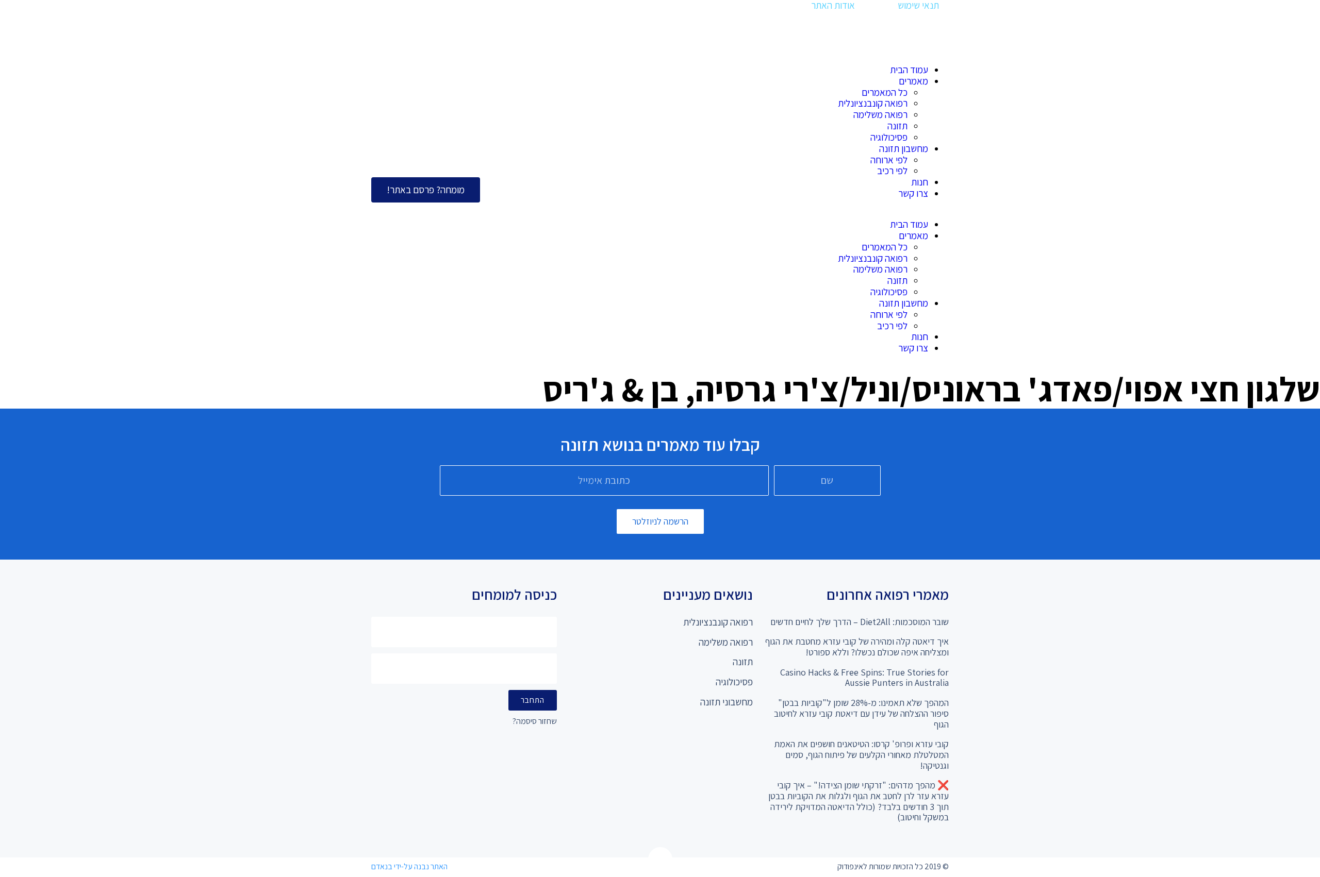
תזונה (897, 126)
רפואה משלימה (880, 114)
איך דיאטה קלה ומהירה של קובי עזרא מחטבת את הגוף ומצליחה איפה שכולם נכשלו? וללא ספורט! (857, 646)
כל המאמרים (885, 92)
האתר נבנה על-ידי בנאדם (409, 866)
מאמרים (913, 81)
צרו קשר (913, 193)
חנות (919, 182)
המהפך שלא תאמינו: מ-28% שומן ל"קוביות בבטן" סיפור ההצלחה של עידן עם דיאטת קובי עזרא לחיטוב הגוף (861, 713)
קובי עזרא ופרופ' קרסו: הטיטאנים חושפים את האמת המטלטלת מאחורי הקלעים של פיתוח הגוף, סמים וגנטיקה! (861, 754)
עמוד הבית (909, 69)
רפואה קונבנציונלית (873, 103)
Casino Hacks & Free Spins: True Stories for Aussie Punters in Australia (864, 677)
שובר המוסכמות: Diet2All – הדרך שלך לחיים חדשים (859, 622)
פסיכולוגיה (889, 137)
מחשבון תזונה (903, 148)
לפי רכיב (892, 170)
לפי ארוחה (889, 160)
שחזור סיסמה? (535, 722)
